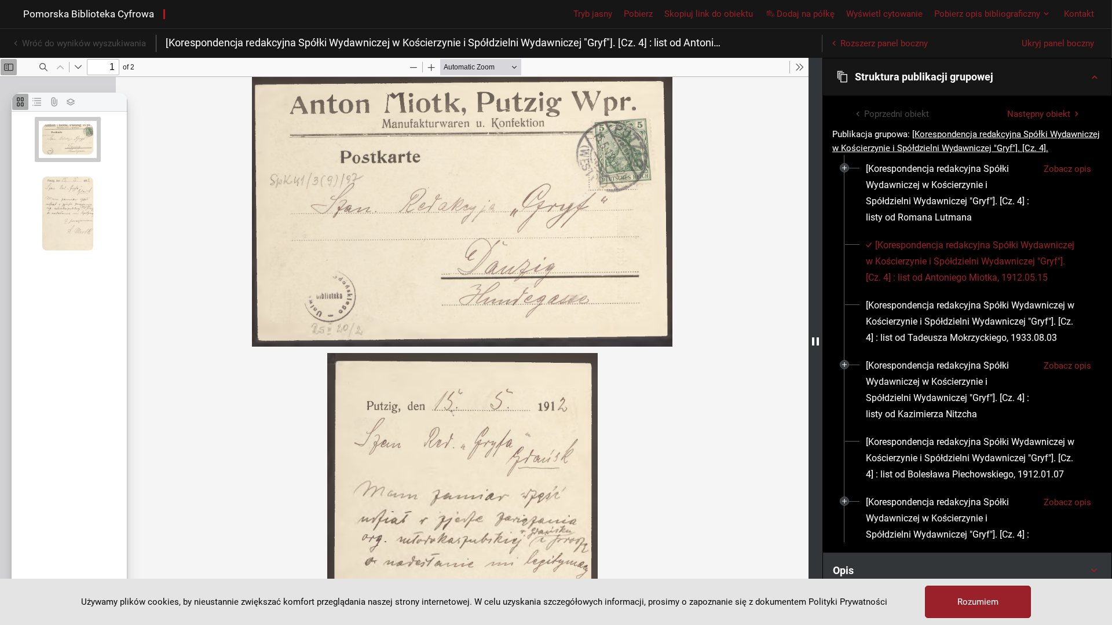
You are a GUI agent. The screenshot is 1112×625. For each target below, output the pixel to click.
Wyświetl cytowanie (884, 14)
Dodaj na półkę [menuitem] (806, 14)
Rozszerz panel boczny (884, 43)
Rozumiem (977, 602)
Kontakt (1079, 14)
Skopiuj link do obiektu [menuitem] (708, 14)
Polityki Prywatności (848, 602)
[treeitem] (967, 193)
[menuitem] (950, 193)
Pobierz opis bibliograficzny (987, 14)
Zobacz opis (1067, 169)
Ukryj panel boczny (1058, 43)
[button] (967, 76)
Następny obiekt (1038, 114)
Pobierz (638, 14)
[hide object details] (815, 341)
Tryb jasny (592, 14)
